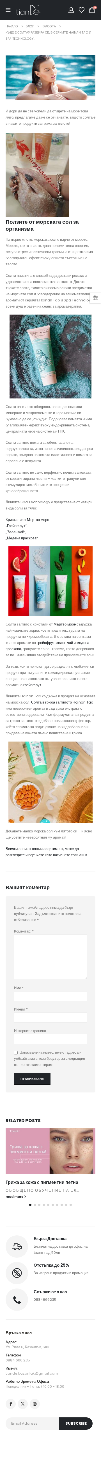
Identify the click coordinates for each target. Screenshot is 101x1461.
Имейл (21, 1009)
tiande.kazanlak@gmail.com (32, 1373)
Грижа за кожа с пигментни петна (42, 1182)
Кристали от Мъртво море (27, 519)
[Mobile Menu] (11, 10)
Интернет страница (30, 1030)
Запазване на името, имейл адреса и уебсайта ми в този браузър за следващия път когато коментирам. (49, 1059)
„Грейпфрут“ (16, 525)
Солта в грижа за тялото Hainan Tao (61, 702)
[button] (30, 1204)
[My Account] (71, 10)
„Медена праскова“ (22, 538)
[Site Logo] (28, 10)
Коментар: (24, 931)
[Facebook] (11, 1404)
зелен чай (64, 642)
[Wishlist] (81, 10)
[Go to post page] (50, 1151)
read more (15, 1197)
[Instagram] (35, 1404)
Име (19, 988)
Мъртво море (65, 624)
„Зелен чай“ (16, 532)
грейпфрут (46, 642)
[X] (23, 1404)
